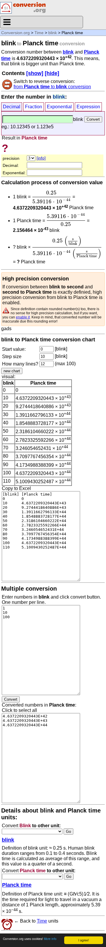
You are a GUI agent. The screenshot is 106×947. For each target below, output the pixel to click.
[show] (34, 73)
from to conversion (52, 86)
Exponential (59, 106)
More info (50, 938)
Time (39, 32)
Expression (88, 106)
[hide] (52, 73)
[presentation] (51, 197)
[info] (41, 158)
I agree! (83, 940)
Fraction (33, 106)
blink (52, 32)
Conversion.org (15, 32)
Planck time (17, 885)
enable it (23, 317)
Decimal (11, 106)
